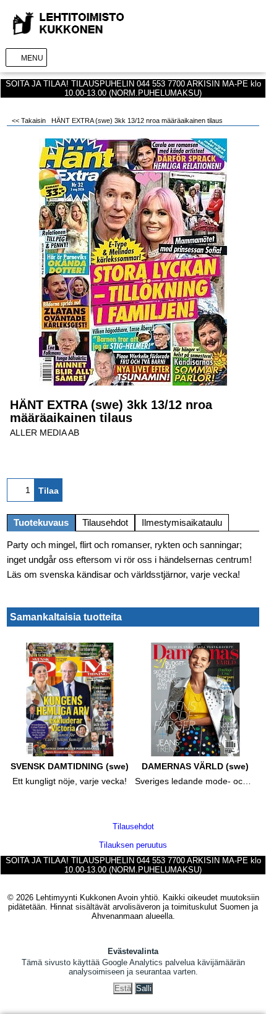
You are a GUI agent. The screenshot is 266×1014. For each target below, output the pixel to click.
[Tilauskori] (253, 57)
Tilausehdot (105, 523)
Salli (144, 988)
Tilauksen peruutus (133, 845)
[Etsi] (234, 57)
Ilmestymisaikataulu (182, 523)
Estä (122, 988)
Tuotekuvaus (41, 523)
